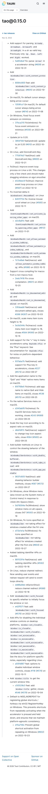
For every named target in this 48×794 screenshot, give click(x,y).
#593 (29, 512)
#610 (28, 144)
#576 (18, 613)
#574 (39, 670)
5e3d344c (20, 325)
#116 (33, 670)
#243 (33, 415)
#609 (38, 64)
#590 (31, 332)
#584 (24, 332)
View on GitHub (39, 33)
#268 (17, 314)
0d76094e (20, 505)
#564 (29, 437)
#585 (39, 202)
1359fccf (19, 104)
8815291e (19, 559)
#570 (18, 397)
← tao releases (8, 33)
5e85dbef (20, 61)
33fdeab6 (20, 307)
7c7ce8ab (19, 260)
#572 (40, 483)
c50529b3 (20, 685)
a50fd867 (20, 663)
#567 (33, 483)
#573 (18, 372)
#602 (40, 732)
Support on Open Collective (10, 758)
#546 (17, 692)
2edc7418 (19, 278)
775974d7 (20, 155)
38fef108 (19, 141)
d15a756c (20, 725)
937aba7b (20, 361)
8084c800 (20, 82)
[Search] (38, 3)
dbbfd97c (19, 430)
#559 (27, 129)
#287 (24, 314)
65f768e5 (20, 386)
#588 (42, 588)
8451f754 (19, 199)
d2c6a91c (20, 220)
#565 (35, 437)
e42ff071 (19, 606)
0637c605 (20, 476)
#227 (37, 368)
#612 (42, 228)
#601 (30, 282)
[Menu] (44, 4)
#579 (24, 692)
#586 (26, 267)
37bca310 (20, 122)
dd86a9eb (20, 585)
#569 (39, 415)
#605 (29, 89)
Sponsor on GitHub (36, 758)
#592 (40, 563)
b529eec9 (20, 181)
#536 (41, 393)
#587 (18, 188)
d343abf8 (20, 408)
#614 (25, 111)
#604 (36, 545)
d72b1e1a (19, 530)
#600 (35, 159)
